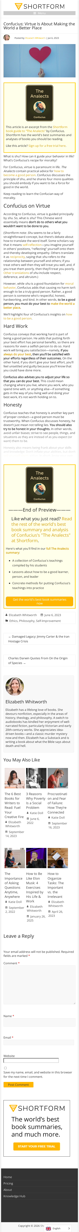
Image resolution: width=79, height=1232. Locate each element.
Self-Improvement (48, 621)
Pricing (8, 1183)
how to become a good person (33, 173)
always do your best (17, 354)
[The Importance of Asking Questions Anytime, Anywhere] (15, 850)
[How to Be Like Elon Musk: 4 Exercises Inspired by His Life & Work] (36, 850)
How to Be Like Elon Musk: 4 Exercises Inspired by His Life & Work (34, 887)
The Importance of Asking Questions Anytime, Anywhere (13, 885)
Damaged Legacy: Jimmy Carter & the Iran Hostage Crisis (38, 638)
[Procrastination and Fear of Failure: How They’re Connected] (58, 770)
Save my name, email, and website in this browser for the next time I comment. (37, 1074)
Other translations (16, 273)
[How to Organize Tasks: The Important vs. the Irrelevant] (58, 850)
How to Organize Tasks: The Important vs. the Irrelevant (56, 885)
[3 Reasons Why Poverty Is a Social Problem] (36, 770)
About (7, 1190)
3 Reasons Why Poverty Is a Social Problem (35, 801)
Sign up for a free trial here (47, 146)
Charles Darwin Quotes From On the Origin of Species (38, 660)
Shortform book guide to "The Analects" (36, 129)
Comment (11, 963)
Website (9, 1056)
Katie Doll (36, 813)
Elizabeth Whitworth (35, 38)
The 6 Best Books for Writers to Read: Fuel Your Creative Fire (14, 805)
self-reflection (32, 245)
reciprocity (17, 257)
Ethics (13, 621)
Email (8, 1037)
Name (8, 1016)
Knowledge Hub (14, 1196)
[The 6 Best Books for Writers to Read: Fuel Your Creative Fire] (15, 770)
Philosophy (27, 621)
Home (7, 1177)
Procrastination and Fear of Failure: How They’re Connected (57, 803)
